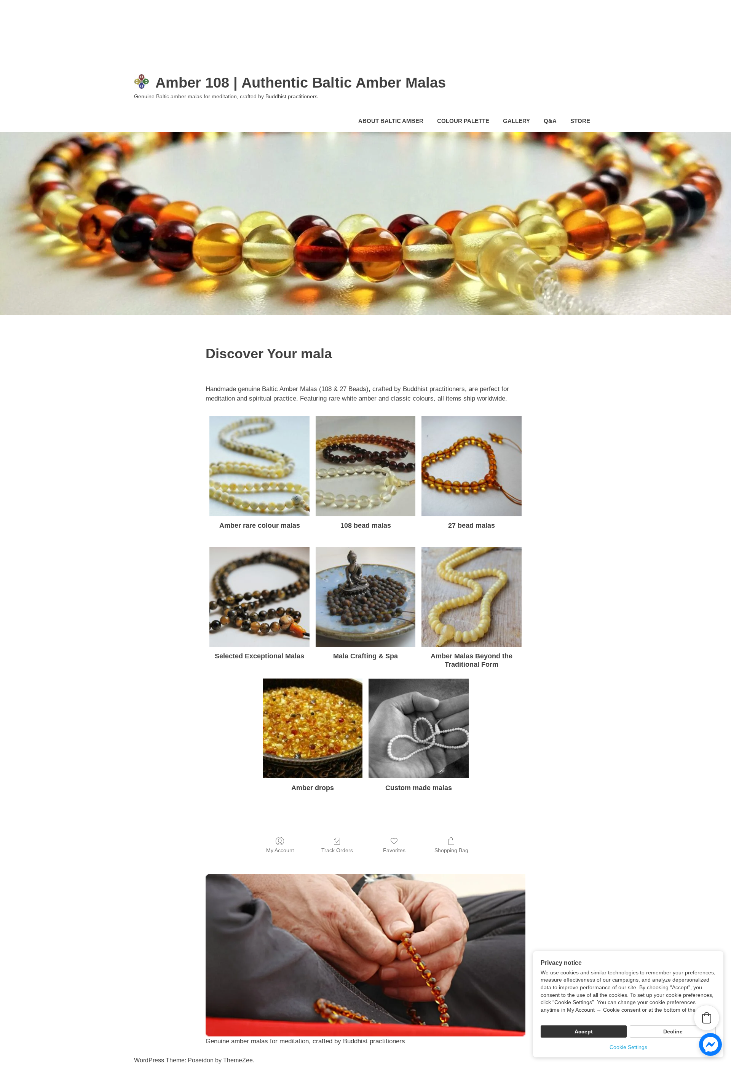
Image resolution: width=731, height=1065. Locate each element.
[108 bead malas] (366, 466)
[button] (707, 1018)
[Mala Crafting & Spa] (366, 597)
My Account (280, 850)
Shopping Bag (451, 850)
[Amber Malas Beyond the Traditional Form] (471, 597)
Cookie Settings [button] (628, 1047)
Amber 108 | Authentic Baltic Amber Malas (300, 83)
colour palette (463, 121)
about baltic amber (390, 121)
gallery (516, 121)
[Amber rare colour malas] (259, 466)
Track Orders (337, 850)
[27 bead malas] (471, 466)
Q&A (550, 121)
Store (580, 121)
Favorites (394, 850)
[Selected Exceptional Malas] (259, 597)
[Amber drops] (313, 729)
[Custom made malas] (419, 729)
